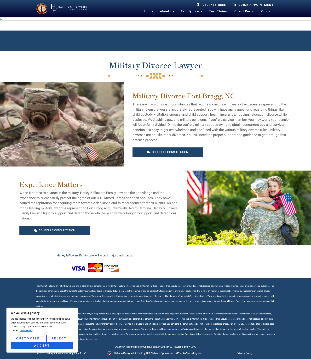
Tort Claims (218, 11)
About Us (167, 11)
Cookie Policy (26, 330)
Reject (59, 338)
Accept (42, 345)
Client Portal (244, 11)
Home (149, 11)
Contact (267, 11)
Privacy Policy (245, 353)
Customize (28, 338)
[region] (42, 330)
